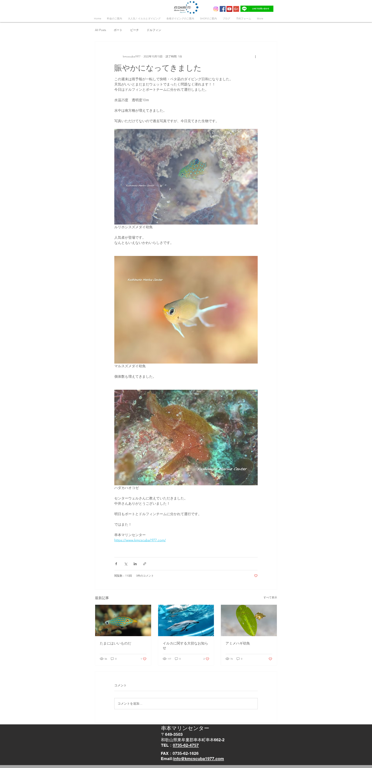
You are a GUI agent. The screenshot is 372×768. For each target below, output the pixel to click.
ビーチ (134, 30)
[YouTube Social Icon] (229, 9)
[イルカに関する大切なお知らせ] (186, 620)
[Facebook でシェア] (116, 564)
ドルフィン (154, 30)
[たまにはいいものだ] (123, 620)
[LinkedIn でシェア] (135, 564)
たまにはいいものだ (115, 643)
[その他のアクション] (255, 56)
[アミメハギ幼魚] (249, 620)
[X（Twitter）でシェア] (125, 564)
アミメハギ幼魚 (238, 643)
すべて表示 (270, 597)
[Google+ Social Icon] (236, 9)
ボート (118, 30)
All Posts (100, 30)
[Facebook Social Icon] (223, 9)
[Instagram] (216, 9)
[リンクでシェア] (144, 564)
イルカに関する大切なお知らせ (185, 645)
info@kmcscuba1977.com (198, 758)
